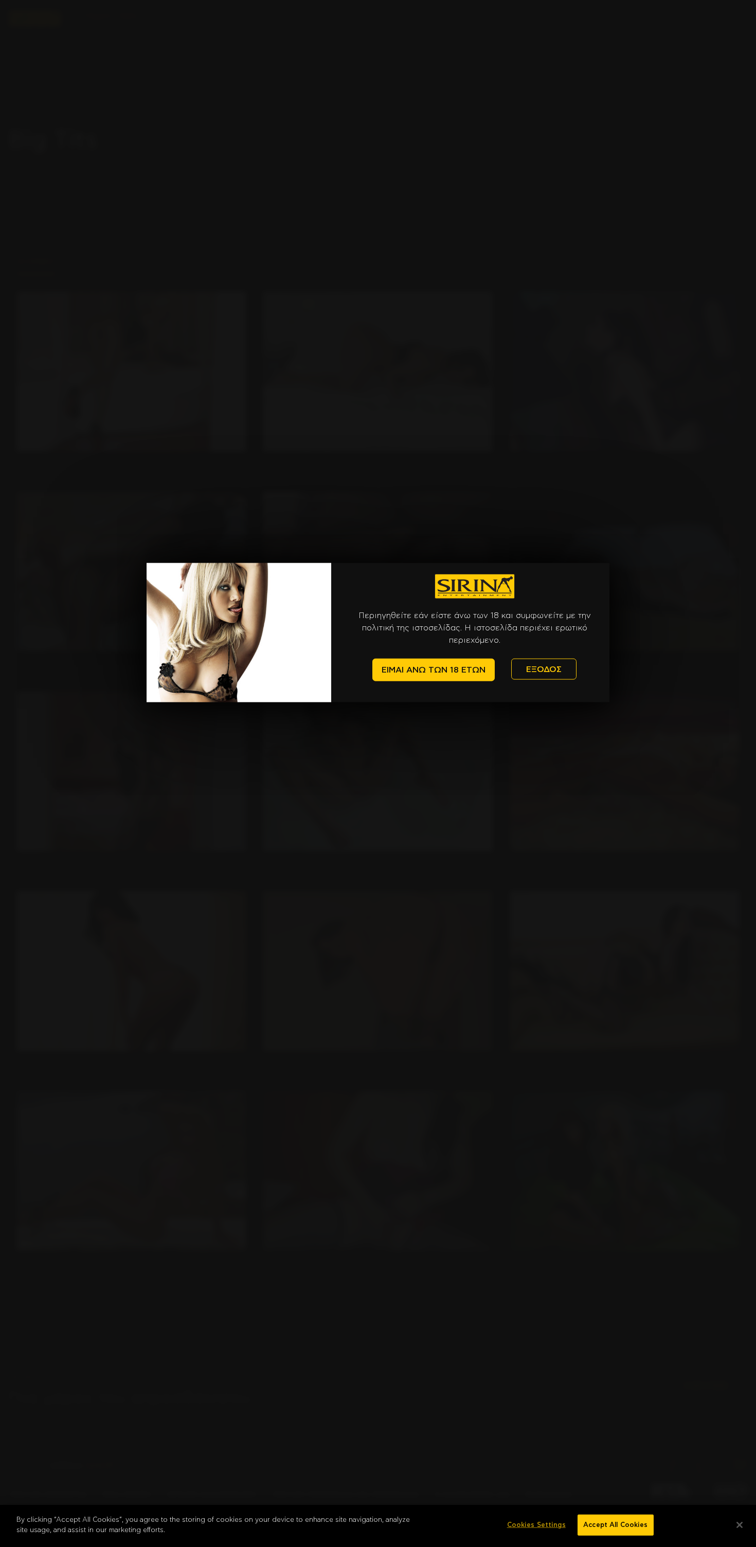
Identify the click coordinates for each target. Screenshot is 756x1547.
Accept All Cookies (615, 1525)
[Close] (739, 1525)
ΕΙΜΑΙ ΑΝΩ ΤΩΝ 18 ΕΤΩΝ (433, 670)
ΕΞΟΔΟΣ (544, 669)
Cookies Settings (536, 1525)
